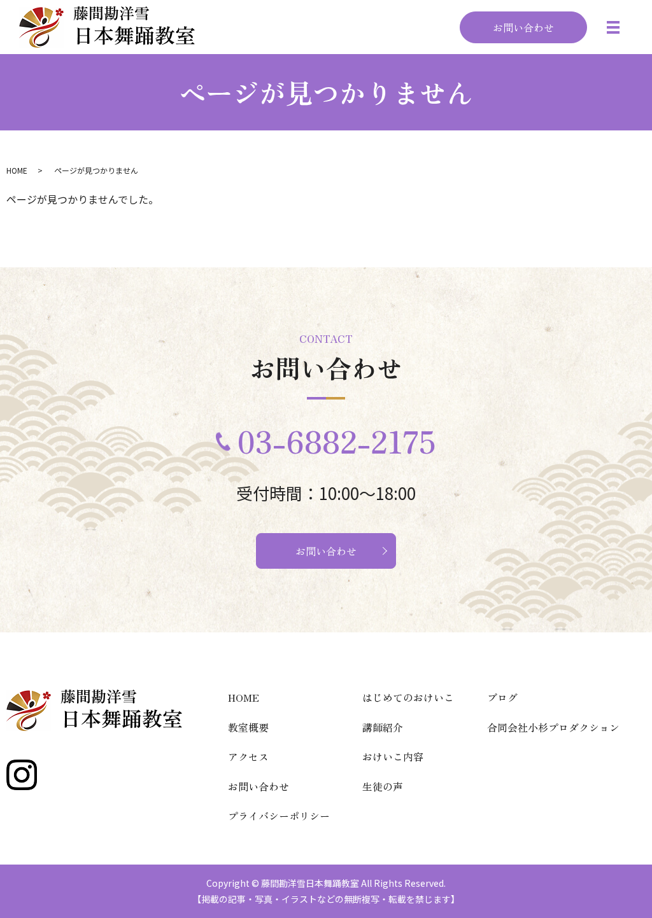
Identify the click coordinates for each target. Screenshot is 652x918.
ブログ (502, 697)
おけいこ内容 (392, 756)
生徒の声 (382, 786)
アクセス (248, 756)
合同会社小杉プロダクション (553, 727)
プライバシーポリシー (279, 815)
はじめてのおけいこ (408, 697)
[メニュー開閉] (613, 27)
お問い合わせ (523, 27)
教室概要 (248, 727)
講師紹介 (382, 727)
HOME (16, 170)
